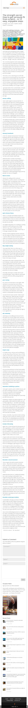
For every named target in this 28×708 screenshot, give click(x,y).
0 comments (10, 25)
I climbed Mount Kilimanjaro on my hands (14, 657)
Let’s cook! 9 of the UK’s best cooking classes (15, 626)
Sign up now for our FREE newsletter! (11, 585)
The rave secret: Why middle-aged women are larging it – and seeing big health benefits (15, 639)
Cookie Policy (18, 699)
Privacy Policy (10, 700)
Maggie (5, 23)
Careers (11, 699)
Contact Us (17, 700)
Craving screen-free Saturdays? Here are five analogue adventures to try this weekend (14, 682)
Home (6, 699)
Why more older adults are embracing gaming (15, 662)
